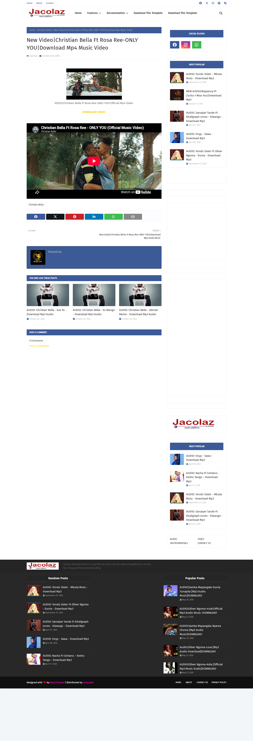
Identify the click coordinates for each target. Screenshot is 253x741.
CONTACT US (204, 543)
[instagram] (213, 3)
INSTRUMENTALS (179, 543)
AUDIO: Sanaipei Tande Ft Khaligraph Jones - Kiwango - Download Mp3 (204, 117)
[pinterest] (219, 3)
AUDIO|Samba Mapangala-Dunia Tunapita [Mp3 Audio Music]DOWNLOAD (200, 591)
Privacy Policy (219, 682)
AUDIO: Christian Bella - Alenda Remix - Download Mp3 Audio (138, 312)
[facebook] (200, 3)
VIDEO (201, 539)
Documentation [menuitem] (116, 13)
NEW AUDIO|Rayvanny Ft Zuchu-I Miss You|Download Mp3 (203, 95)
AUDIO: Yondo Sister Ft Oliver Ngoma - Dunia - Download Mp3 (204, 155)
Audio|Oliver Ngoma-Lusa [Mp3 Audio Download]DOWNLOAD (199, 649)
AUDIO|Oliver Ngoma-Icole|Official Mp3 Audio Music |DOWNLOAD (201, 611)
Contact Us (202, 682)
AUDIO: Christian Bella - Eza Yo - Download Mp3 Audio (46, 312)
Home (30, 3)
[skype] (224, 3)
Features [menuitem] (92, 13)
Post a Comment (39, 346)
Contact (50, 3)
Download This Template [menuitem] (148, 13)
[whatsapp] (196, 44)
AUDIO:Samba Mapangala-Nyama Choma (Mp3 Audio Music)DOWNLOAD (200, 630)
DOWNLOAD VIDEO (93, 112)
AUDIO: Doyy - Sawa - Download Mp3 (199, 136)
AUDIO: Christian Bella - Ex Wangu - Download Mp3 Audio (94, 312)
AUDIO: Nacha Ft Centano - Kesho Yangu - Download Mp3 (202, 477)
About (39, 3)
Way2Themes (57, 682)
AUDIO (173, 539)
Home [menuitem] (78, 13)
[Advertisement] (211, 231)
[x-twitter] (207, 3)
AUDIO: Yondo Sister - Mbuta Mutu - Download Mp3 (204, 76)
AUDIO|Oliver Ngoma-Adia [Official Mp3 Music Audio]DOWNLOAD (201, 666)
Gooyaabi (88, 682)
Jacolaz (34, 55)
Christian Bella (44, 30)
